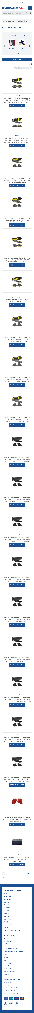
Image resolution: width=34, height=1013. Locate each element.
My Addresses (8, 941)
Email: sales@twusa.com (11, 993)
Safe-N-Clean (8, 919)
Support (6, 960)
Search (30, 13)
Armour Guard (8, 896)
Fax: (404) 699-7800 (10, 991)
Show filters (17, 59)
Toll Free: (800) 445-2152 (11, 985)
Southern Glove (8, 925)
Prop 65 (6, 957)
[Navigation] (30, 8)
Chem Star (7, 905)
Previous (4, 46)
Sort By (11, 68)
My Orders (7, 938)
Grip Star (6, 910)
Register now (14, 2)
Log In (22, 2)
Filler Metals (7, 908)
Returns (6, 974)
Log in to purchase (17, 106)
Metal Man (7, 913)
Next (29, 46)
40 (28, 873)
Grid (28, 64)
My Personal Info (9, 944)
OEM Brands (7, 969)
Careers (6, 954)
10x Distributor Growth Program (13, 952)
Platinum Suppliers (9, 972)
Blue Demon (7, 899)
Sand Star (7, 922)
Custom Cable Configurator (12, 930)
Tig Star (6, 928)
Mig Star (6, 916)
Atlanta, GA (7, 982)
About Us (6, 966)
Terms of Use (7, 963)
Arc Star (6, 893)
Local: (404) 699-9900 (10, 988)
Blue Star (6, 902)
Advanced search (27, 13)
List (22, 64)
